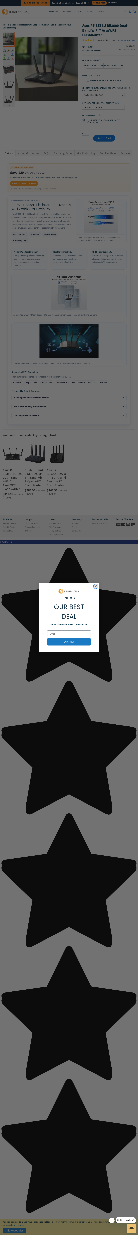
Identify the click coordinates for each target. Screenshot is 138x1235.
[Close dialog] (95, 586)
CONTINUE (69, 641)
